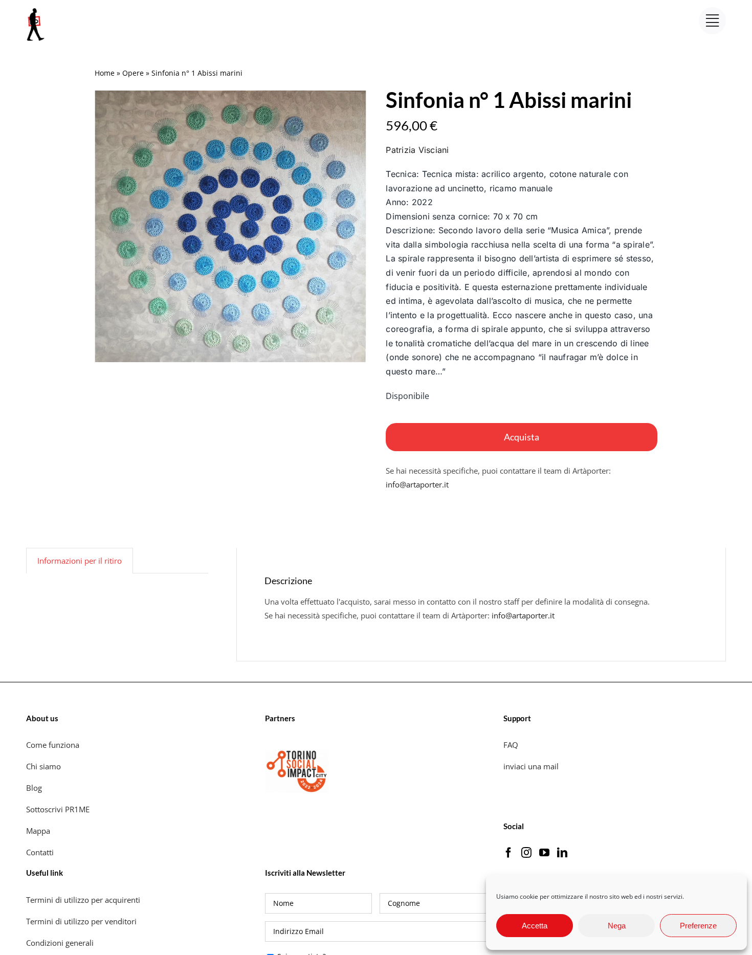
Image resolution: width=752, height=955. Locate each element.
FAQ (510, 745)
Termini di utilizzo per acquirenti (83, 900)
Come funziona (53, 745)
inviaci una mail (531, 766)
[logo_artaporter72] (36, 9)
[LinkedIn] (562, 853)
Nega (617, 925)
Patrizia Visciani (417, 150)
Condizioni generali (60, 943)
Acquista (521, 436)
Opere (133, 73)
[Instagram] (526, 853)
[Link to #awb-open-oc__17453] (712, 20)
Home (105, 73)
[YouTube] (544, 853)
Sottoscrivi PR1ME (58, 809)
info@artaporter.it (417, 484)
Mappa (38, 831)
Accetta (534, 925)
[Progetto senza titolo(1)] (230, 226)
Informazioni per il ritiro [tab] (79, 561)
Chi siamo (44, 766)
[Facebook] (508, 853)
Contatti (40, 852)
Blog (34, 788)
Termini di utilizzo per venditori (81, 921)
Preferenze (698, 925)
